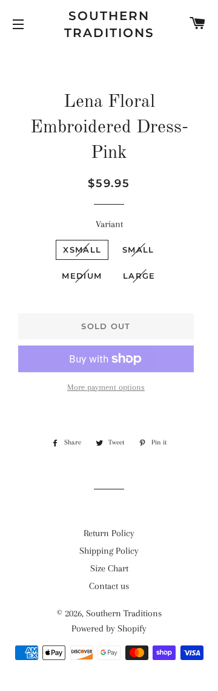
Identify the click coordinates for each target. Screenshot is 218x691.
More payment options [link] (106, 387)
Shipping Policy (109, 550)
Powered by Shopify (109, 628)
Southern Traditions (109, 24)
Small (138, 249)
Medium (82, 276)
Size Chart (109, 568)
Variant (109, 224)
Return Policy (109, 533)
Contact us (109, 585)
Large (139, 276)
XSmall (82, 249)
